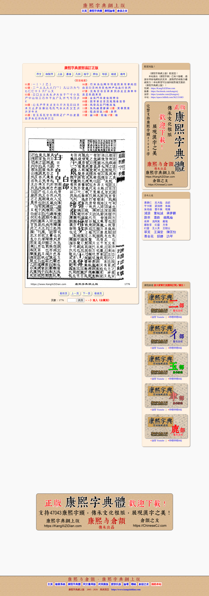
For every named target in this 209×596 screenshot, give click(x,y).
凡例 (77, 74)
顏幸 (147, 217)
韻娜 (160, 236)
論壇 (126, 584)
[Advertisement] (104, 40)
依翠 (146, 221)
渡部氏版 (116, 584)
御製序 (49, 74)
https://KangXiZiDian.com (163, 88)
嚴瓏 (165, 221)
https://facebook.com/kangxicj (164, 91)
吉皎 (167, 202)
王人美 (156, 228)
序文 (39, 74)
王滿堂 (158, 232)
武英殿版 (103, 584)
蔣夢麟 (171, 213)
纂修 (68, 74)
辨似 (95, 74)
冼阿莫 (156, 221)
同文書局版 (89, 584)
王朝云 (166, 228)
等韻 (104, 74)
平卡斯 (148, 206)
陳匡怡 (171, 232)
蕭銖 (157, 217)
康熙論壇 (109, 10)
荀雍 (167, 209)
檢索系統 (60, 584)
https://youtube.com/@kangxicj (165, 94)
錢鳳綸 (168, 217)
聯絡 (133, 584)
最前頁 (63, 293)
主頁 (84, 10)
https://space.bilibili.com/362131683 (167, 97)
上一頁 (75, 293)
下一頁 (86, 293)
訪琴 (170, 236)
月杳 (165, 224)
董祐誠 (158, 213)
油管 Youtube (158, 317)
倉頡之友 (122, 10)
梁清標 (158, 206)
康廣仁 (148, 202)
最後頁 (98, 293)
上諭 (59, 74)
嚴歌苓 (148, 224)
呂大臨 (158, 202)
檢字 (86, 74)
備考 (122, 74)
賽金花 (149, 236)
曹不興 (158, 209)
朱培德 (148, 209)
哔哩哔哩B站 (175, 317)
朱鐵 (167, 206)
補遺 (113, 74)
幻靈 (157, 224)
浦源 (147, 213)
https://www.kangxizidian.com (125, 589)
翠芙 (147, 232)
